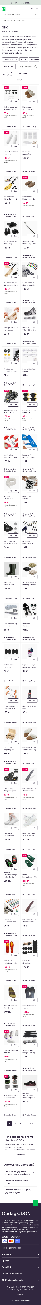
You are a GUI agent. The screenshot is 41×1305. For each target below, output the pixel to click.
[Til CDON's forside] (4, 9)
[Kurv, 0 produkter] (32, 9)
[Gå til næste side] (37, 1123)
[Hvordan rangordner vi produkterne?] (4, 74)
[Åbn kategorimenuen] (37, 9)
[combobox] (20, 14)
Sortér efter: (9, 73)
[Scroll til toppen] (35, 1203)
